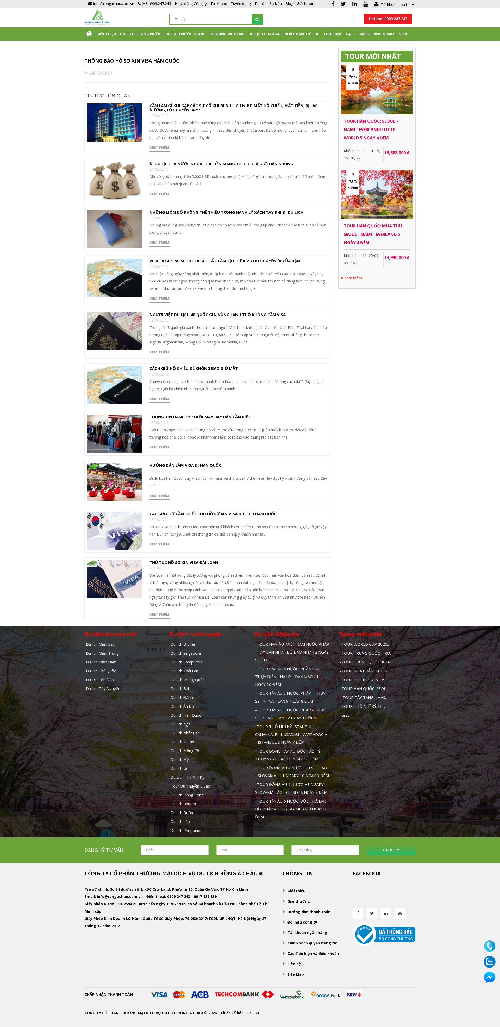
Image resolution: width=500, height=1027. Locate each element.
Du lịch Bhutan (183, 803)
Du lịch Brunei (183, 644)
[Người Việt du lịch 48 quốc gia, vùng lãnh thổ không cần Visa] (114, 330)
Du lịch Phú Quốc (101, 670)
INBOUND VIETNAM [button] (227, 33)
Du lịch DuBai (182, 812)
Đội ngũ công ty (302, 922)
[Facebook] (333, 4)
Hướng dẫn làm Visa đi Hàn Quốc (185, 465)
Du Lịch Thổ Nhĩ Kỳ (187, 777)
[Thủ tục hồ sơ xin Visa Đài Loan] (114, 578)
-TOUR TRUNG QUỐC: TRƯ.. (366, 653)
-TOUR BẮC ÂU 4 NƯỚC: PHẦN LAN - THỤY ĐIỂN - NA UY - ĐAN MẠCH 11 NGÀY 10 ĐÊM (288, 676)
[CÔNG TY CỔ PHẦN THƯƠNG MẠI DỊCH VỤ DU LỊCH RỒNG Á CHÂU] (98, 17)
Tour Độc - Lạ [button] (337, 33)
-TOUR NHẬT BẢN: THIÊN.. (364, 670)
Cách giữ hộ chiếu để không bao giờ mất (193, 368)
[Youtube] (365, 4)
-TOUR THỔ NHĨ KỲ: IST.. (363, 706)
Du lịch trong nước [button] (140, 33)
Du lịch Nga (181, 724)
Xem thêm (159, 147)
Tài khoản (218, 3)
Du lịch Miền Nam (101, 662)
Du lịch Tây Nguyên (103, 688)
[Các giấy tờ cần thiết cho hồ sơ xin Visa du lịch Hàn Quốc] (114, 530)
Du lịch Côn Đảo (100, 679)
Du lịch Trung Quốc (187, 679)
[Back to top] (489, 994)
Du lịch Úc (179, 768)
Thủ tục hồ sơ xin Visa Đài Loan (183, 562)
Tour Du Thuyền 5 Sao (190, 786)
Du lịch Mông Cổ (185, 750)
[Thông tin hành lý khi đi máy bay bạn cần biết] (114, 433)
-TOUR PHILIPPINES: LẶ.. (363, 679)
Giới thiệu (106, 33)
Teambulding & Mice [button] (375, 33)
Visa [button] (403, 33)
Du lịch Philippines (186, 830)
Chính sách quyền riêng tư (312, 942)
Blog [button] (289, 3)
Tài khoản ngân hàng (307, 932)
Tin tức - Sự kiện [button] (268, 3)
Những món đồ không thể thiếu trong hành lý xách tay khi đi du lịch (226, 212)
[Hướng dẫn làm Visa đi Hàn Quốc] (114, 481)
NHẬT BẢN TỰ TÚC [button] (301, 33)
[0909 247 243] (489, 945)
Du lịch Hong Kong (187, 794)
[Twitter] (343, 4)
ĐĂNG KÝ (391, 849)
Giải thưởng (306, 3)
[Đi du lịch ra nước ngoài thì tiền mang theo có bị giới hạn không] (114, 180)
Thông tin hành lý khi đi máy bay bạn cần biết (200, 416)
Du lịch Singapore (186, 653)
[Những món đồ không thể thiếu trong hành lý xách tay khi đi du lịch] (114, 228)
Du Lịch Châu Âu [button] (264, 33)
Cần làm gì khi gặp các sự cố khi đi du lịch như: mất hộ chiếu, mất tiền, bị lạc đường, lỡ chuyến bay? (233, 108)
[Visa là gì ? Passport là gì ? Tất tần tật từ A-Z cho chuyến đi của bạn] (114, 277)
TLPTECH (252, 1012)
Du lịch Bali (180, 688)
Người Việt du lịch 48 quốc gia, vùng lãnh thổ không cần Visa (217, 314)
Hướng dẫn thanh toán (309, 911)
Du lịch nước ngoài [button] (185, 33)
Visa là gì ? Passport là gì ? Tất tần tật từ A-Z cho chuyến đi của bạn (224, 260)
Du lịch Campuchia (186, 662)
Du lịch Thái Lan (184, 670)
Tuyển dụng (241, 3)
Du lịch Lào (180, 821)
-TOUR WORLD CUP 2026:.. (365, 644)
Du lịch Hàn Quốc (186, 715)
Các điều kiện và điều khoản (313, 953)
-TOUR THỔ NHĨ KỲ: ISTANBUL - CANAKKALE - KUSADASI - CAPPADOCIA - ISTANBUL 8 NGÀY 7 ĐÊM (291, 734)
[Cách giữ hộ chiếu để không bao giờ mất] (114, 384)
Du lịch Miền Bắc (100, 644)
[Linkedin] (354, 4)
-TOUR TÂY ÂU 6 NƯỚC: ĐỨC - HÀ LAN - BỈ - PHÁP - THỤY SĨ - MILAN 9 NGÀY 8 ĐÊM (292, 808)
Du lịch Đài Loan (185, 697)
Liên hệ (294, 963)
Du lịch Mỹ (180, 759)
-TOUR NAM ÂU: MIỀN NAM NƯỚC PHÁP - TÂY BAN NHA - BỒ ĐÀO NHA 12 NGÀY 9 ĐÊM (292, 652)
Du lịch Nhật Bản (185, 732)
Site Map (296, 974)
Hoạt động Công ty (191, 3)
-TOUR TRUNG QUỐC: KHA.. (365, 662)
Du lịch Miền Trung (102, 653)
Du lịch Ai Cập (182, 741)
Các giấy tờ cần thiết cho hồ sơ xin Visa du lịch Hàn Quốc (213, 513)
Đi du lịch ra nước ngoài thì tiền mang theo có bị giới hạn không (221, 163)
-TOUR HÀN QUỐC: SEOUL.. (365, 688)
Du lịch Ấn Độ (182, 706)
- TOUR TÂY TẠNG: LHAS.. (363, 697)
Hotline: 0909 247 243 (388, 18)
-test (344, 715)
